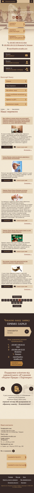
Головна (3, 109)
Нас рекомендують (25, 480)
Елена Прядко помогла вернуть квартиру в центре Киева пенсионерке (16, 157)
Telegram (29, 45)
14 (18, 302)
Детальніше (27, 150)
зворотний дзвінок (17, 363)
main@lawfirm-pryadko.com (18, 48)
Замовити (12, 24)
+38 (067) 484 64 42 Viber (18, 42)
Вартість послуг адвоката (10, 480)
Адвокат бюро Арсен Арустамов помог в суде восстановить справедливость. (17, 231)
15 (21, 302)
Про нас (18, 477)
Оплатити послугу (13, 482)
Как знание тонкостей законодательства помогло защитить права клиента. (15, 262)
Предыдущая (17, 296)
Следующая (17, 306)
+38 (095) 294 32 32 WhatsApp (13, 45)
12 (12, 302)
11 (31, 300)
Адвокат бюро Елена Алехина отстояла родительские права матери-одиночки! (15, 191)
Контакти (23, 482)
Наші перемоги (15, 109)
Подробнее (27, 183)
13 (15, 302)
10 (28, 300)
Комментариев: (22, 147)
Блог (8, 109)
